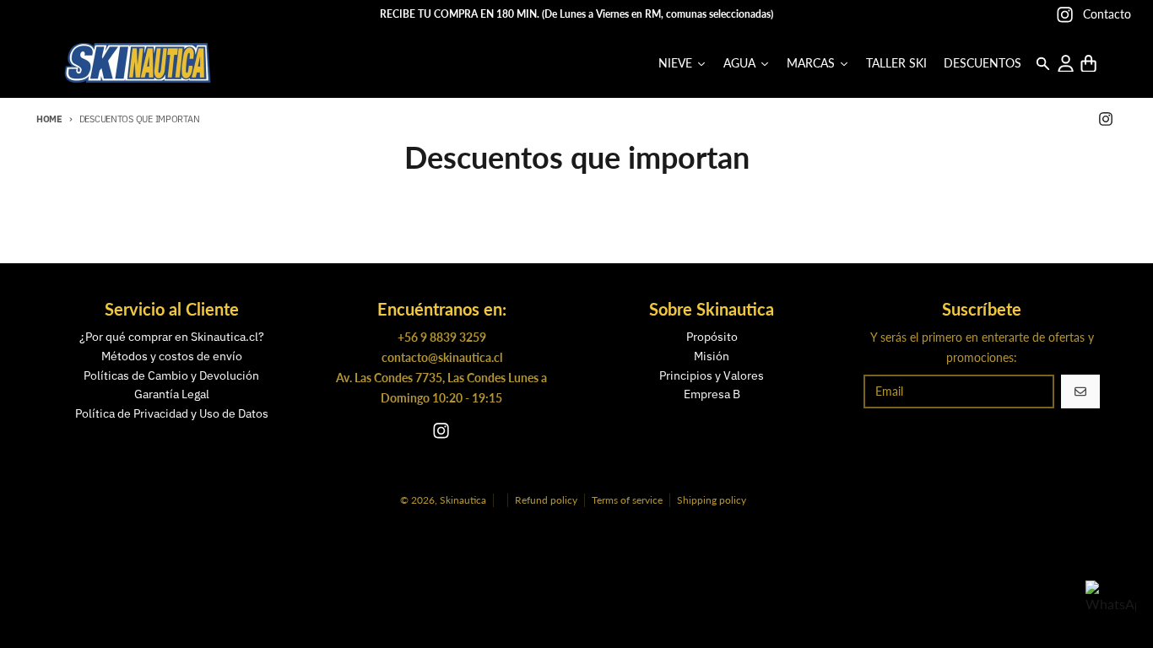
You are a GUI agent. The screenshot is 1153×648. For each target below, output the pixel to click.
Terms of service (627, 500)
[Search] (1043, 64)
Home (49, 119)
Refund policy (546, 500)
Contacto (1107, 14)
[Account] (1066, 64)
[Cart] (1088, 64)
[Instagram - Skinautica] (1065, 15)
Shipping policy (711, 500)
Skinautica (463, 500)
